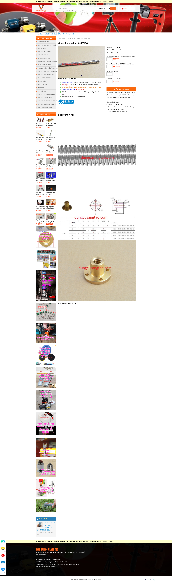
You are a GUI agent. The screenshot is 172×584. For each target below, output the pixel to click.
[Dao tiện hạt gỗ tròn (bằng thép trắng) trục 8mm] (51, 175)
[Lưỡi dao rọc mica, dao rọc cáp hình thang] (40, 202)
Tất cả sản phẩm (43, 42)
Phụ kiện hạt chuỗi (44, 51)
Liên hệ (110, 1)
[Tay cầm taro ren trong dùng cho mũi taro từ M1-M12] (51, 133)
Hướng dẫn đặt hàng (67, 1)
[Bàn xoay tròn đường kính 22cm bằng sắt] (51, 216)
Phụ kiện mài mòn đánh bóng (47, 101)
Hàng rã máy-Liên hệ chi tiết (47, 45)
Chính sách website (52, 1)
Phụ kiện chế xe (43, 55)
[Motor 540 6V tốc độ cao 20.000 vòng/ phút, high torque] (40, 161)
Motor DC (41, 88)
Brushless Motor (44, 58)
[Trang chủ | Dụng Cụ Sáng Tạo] (46, 8)
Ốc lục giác (42, 81)
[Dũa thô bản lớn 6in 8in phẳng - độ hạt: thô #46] (40, 133)
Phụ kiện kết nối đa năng (46, 94)
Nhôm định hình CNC (44, 65)
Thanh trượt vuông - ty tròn (47, 61)
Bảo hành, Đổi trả (82, 1)
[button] (81, 75)
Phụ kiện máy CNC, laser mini (47, 71)
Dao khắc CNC (42, 84)
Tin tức (104, 1)
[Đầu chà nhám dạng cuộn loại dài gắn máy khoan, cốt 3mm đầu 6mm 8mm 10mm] (40, 119)
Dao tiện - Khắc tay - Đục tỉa (47, 104)
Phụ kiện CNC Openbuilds (46, 74)
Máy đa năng (42, 48)
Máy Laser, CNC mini (44, 78)
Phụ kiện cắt (42, 91)
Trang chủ (41, 1)
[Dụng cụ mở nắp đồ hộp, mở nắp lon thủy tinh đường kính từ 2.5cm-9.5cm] (51, 202)
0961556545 (129, 9)
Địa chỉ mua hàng (95, 1)
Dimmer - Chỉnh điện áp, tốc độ (47, 68)
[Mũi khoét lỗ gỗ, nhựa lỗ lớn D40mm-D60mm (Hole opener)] (51, 188)
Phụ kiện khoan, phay (45, 97)
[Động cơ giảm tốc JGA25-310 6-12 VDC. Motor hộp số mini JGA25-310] (51, 161)
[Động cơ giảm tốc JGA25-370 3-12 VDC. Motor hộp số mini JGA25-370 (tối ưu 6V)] (51, 147)
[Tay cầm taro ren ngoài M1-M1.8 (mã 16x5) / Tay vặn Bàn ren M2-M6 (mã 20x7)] (40, 216)
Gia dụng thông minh (45, 107)
